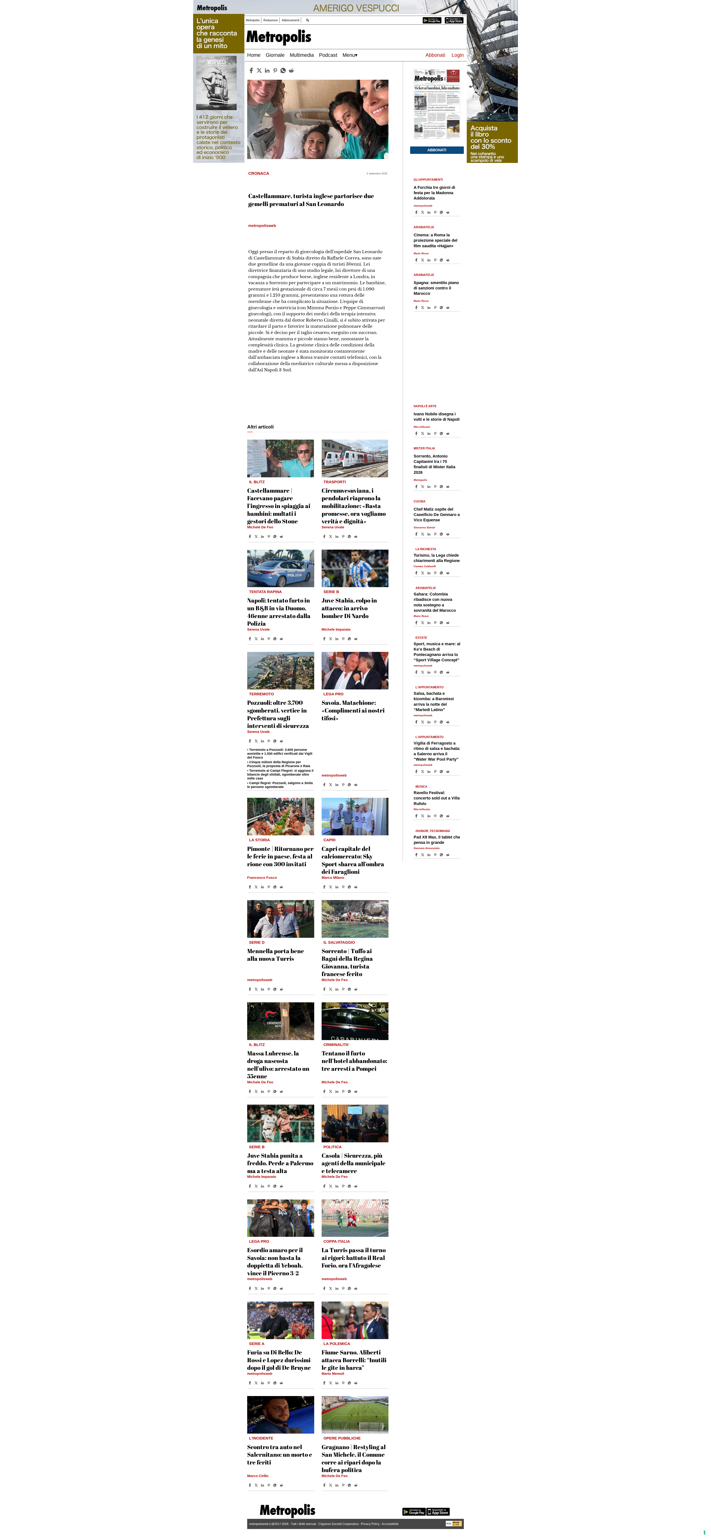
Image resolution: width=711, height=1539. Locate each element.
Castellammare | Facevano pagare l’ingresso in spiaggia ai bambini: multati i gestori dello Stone (278, 505)
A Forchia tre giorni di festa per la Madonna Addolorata (434, 192)
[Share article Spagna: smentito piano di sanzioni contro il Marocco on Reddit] (448, 307)
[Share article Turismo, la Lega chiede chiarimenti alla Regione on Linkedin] (429, 573)
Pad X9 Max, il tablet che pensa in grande (437, 840)
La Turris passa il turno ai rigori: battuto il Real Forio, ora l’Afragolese (354, 1257)
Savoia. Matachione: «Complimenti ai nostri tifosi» (353, 710)
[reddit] (291, 70)
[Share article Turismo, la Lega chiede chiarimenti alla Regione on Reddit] (448, 573)
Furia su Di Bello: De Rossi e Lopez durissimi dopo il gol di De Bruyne (279, 1359)
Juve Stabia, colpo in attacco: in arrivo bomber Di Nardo (349, 608)
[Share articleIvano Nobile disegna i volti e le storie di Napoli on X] (423, 433)
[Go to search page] (307, 20)
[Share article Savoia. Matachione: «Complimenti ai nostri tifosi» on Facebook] (325, 785)
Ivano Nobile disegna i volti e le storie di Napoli (437, 417)
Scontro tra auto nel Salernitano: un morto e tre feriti (279, 1454)
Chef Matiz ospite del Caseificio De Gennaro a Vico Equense (437, 514)
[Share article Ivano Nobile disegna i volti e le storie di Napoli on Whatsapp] (442, 433)
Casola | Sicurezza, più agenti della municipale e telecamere (353, 1163)
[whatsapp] (283, 70)
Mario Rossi (421, 253)
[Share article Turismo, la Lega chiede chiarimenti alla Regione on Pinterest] (435, 573)
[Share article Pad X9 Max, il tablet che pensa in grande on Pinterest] (435, 855)
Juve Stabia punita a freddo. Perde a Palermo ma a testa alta (280, 1163)
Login (458, 55)
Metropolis (253, 20)
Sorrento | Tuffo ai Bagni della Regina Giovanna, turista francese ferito (347, 962)
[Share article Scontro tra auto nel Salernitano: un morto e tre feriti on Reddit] (282, 1485)
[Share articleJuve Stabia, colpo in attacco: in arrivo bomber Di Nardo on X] (331, 639)
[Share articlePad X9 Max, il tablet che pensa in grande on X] (423, 855)
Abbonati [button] (436, 150)
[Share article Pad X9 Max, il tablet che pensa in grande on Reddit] (448, 855)
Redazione (270, 20)
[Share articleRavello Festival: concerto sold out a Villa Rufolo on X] (423, 816)
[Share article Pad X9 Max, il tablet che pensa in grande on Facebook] (417, 855)
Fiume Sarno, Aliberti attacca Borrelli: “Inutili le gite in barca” (354, 1359)
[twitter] (259, 70)
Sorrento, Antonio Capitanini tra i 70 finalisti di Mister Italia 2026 (434, 464)
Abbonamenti (290, 20)
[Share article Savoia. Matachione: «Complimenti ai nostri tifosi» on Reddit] (356, 785)
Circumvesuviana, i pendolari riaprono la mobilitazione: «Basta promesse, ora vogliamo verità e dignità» (354, 505)
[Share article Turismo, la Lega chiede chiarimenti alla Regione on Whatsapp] (442, 573)
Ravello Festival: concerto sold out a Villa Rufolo (437, 798)
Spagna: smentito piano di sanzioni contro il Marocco (436, 288)
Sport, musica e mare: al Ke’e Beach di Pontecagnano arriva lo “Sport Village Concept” (437, 652)
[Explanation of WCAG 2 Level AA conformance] (454, 1525)
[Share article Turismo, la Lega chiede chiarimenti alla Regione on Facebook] (417, 573)
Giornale (275, 55)
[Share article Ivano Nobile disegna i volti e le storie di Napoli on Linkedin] (429, 433)
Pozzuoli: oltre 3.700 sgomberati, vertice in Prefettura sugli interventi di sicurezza (278, 714)
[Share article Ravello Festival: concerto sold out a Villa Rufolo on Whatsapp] (442, 816)
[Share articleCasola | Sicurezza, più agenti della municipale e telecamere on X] (331, 1186)
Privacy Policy (370, 1524)
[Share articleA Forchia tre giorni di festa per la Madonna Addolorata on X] (423, 212)
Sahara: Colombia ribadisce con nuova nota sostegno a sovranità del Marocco (435, 602)
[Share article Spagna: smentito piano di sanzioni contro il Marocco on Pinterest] (435, 307)
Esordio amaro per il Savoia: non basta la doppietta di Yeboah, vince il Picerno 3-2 (275, 1261)
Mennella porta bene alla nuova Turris (275, 955)
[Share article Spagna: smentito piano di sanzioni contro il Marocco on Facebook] (417, 307)
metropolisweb (334, 775)
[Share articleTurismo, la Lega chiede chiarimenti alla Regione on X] (423, 573)
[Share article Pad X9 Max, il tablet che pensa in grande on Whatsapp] (442, 855)
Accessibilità (390, 1524)
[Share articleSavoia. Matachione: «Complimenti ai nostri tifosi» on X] (331, 785)
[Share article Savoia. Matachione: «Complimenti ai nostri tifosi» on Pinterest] (343, 785)
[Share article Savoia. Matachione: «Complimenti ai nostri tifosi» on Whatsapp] (350, 785)
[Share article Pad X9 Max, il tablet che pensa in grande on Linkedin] (429, 855)
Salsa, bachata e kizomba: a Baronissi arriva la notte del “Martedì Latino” (434, 701)
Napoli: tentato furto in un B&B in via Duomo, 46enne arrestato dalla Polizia (279, 611)
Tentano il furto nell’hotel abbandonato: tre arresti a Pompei (354, 1060)
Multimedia (302, 55)
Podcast (328, 55)
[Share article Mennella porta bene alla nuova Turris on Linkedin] (263, 989)
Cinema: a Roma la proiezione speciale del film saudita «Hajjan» (435, 240)
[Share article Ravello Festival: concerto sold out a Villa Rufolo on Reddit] (448, 816)
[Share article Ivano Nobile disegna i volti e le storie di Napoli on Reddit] (448, 433)
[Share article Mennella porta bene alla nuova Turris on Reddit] (282, 989)
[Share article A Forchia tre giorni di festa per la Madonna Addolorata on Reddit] (448, 212)
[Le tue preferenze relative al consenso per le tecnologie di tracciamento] (704, 1532)
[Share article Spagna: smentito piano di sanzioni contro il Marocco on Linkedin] (429, 307)
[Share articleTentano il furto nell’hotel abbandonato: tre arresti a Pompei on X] (331, 1091)
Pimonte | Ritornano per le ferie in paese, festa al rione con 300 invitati (280, 856)
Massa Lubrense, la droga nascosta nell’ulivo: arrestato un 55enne (278, 1064)
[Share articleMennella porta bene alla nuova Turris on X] (256, 989)
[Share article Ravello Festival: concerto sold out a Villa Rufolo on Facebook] (417, 816)
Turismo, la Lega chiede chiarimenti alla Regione (437, 558)
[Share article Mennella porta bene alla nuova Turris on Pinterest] (269, 989)
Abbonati (435, 55)
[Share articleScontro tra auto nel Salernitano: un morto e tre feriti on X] (256, 1485)
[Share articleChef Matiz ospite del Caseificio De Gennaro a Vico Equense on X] (423, 534)
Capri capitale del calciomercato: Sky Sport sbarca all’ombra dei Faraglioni (353, 860)
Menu (349, 55)
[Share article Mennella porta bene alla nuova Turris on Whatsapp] (275, 989)
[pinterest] (275, 70)
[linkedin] (267, 70)
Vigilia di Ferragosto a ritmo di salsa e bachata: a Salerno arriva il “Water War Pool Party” (437, 751)
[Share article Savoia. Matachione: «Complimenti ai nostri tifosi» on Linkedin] (337, 785)
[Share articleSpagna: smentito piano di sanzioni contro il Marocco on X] (423, 307)
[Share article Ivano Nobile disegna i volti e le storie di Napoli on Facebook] (417, 433)
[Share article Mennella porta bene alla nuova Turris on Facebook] (250, 989)
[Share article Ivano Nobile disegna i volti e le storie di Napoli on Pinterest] (435, 433)
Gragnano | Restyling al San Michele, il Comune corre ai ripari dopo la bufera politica (354, 1458)
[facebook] (251, 70)
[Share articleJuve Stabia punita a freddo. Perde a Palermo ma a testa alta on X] (256, 1186)
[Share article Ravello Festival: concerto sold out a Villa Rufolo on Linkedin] (429, 816)
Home (254, 55)
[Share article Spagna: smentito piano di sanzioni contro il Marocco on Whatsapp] (442, 307)
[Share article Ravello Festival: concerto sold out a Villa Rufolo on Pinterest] (435, 816)
